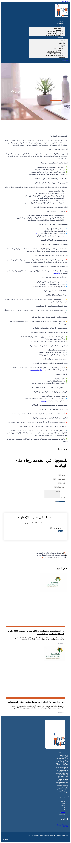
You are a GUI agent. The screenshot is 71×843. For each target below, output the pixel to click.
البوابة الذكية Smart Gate (53, 35)
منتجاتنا (63, 45)
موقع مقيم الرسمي (36, 370)
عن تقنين (62, 41)
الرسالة (62, 497)
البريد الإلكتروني (60, 479)
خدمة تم (58, 30)
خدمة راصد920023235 (54, 31)
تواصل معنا (60, 37)
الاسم (63, 475)
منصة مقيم (57, 28)
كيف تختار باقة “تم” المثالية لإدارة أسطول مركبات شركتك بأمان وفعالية (36, 702)
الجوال (63, 483)
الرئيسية (62, 40)
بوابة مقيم (57, 273)
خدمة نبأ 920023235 (54, 33)
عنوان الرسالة (61, 487)
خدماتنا (61, 26)
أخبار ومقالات (61, 43)
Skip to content (65, 1)
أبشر (36, 233)
